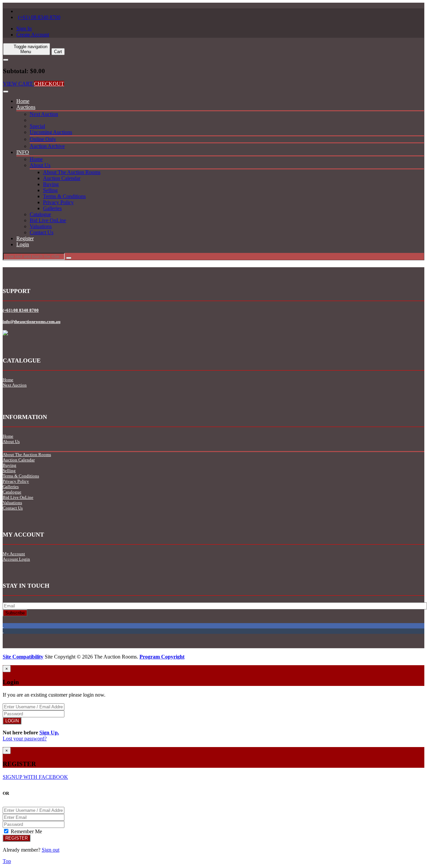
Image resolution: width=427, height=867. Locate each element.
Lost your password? (25, 738)
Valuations (41, 226)
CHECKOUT (49, 84)
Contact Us (41, 232)
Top (7, 861)
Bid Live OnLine (48, 220)
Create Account (32, 34)
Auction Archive (47, 146)
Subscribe (15, 612)
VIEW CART (18, 84)
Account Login (16, 559)
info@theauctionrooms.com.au (31, 321)
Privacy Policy (58, 202)
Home (22, 101)
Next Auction (44, 114)
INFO (22, 152)
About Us (40, 165)
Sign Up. (49, 732)
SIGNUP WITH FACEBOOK (35, 777)
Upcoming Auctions (51, 132)
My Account (14, 553)
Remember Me (25, 831)
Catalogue (40, 214)
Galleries (52, 208)
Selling (50, 190)
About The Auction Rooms (71, 172)
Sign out (50, 850)
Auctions (25, 107)
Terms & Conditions (64, 196)
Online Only (43, 139)
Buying (51, 184)
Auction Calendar (61, 178)
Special (37, 126)
